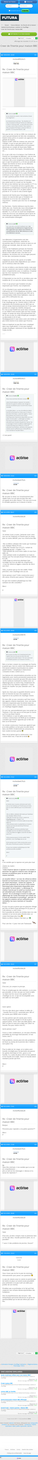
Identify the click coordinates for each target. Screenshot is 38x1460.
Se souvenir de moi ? (15, 10)
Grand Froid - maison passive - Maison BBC (14, 1408)
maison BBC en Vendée (8, 1391)
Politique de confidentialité (14, 1453)
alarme (29, 1426)
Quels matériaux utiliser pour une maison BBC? (16, 1375)
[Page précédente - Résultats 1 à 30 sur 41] (33, 38)
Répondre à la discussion (19, 34)
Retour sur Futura (9, 2)
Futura (7, 1449)
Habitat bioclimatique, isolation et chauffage (15, 27)
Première (29, 38)
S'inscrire (28, 2)
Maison (11, 1423)
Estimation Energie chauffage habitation (13, 1364)
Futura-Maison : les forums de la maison (23, 25)
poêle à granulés (21, 1426)
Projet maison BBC (7, 1383)
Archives (12, 1449)
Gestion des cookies (27, 1449)
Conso (18, 1449)
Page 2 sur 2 (21, 38)
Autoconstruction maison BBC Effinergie (14, 1399)
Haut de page (27, 1453)
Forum (7, 25)
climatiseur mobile (30, 1424)
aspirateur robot (10, 1426)
